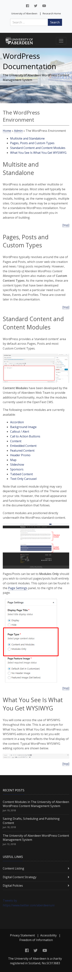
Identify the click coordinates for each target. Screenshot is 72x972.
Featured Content (22, 450)
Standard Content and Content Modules (37, 148)
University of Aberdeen (24, 13)
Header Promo (20, 455)
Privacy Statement (22, 935)
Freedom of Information (36, 940)
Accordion (17, 422)
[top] (65, 225)
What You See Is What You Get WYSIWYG (38, 153)
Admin (18, 131)
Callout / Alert (19, 432)
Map (13, 460)
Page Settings (17, 588)
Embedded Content (23, 446)
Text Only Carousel (23, 479)
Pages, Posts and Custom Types (32, 143)
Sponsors (16, 469)
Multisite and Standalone (27, 138)
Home (7, 131)
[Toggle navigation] (61, 40)
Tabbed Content (21, 474)
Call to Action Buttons (25, 436)
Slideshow (17, 464)
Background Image (23, 427)
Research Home (52, 13)
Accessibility (48, 935)
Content (15, 441)
